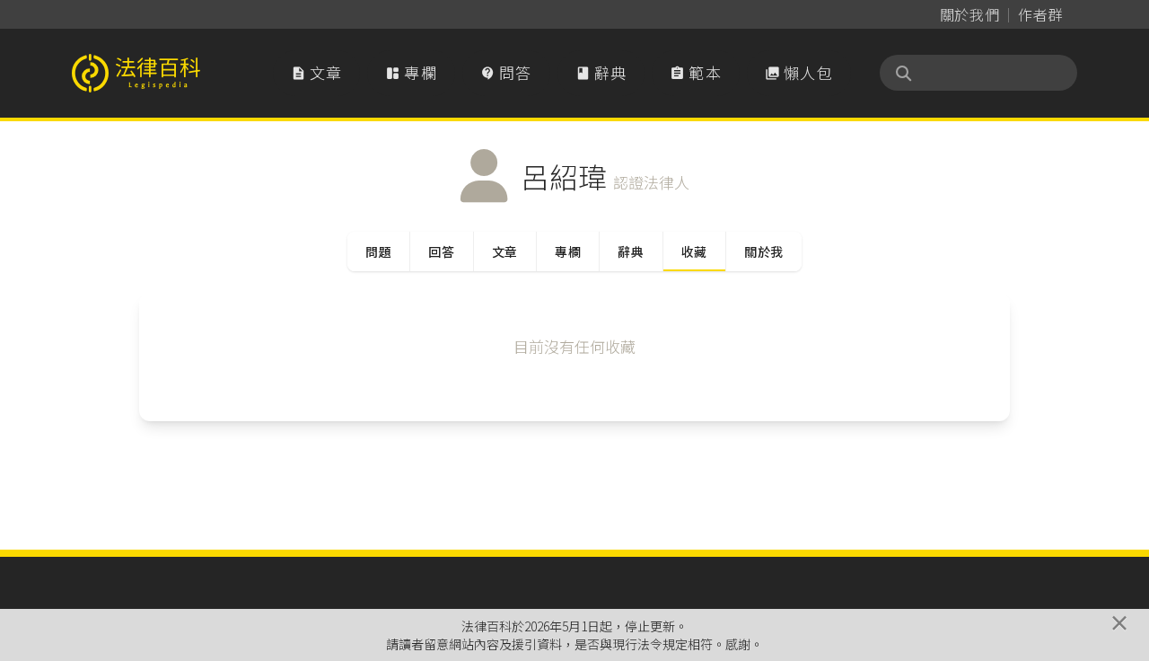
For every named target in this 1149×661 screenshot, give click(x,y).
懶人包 (799, 72)
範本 (696, 72)
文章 (317, 72)
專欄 (411, 72)
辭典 (601, 72)
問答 (506, 72)
